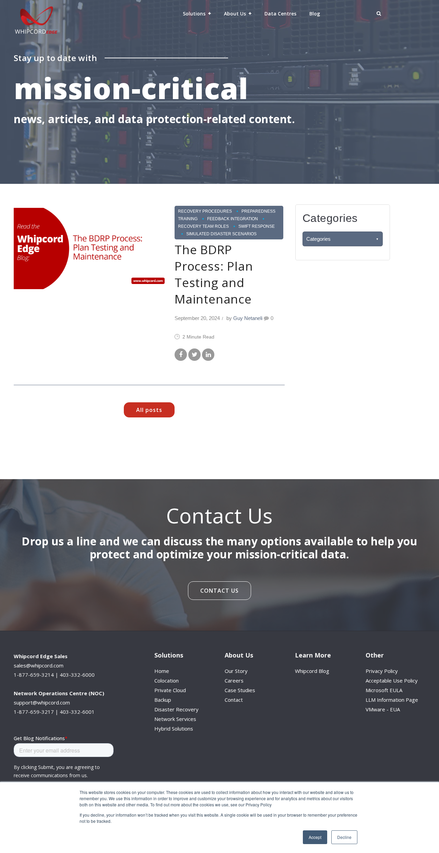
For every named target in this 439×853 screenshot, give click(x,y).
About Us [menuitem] (235, 13)
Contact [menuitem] (234, 699)
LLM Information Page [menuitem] (392, 699)
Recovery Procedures (205, 211)
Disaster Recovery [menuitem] (176, 709)
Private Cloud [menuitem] (170, 690)
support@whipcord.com (42, 702)
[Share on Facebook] (181, 355)
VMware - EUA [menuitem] (383, 709)
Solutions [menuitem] (194, 13)
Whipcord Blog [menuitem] (312, 670)
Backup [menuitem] (162, 699)
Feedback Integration (232, 218)
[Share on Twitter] (194, 355)
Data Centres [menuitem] (280, 13)
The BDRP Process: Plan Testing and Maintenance (214, 274)
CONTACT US (219, 590)
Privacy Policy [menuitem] (382, 670)
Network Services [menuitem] (175, 718)
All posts (149, 410)
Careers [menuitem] (234, 680)
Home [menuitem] (161, 670)
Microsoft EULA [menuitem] (384, 690)
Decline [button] (344, 837)
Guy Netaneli (247, 318)
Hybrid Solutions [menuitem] (173, 728)
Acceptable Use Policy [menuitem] (392, 680)
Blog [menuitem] (314, 13)
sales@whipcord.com (38, 665)
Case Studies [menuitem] (240, 690)
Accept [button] (315, 837)
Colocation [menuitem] (166, 680)
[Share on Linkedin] (208, 355)
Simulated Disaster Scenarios (221, 234)
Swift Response (256, 226)
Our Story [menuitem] (236, 670)
